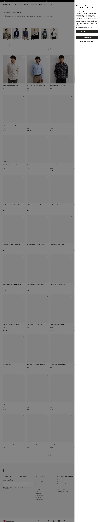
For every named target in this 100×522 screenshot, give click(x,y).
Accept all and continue (87, 31)
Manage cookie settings (87, 41)
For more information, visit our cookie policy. (84, 27)
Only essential (87, 37)
